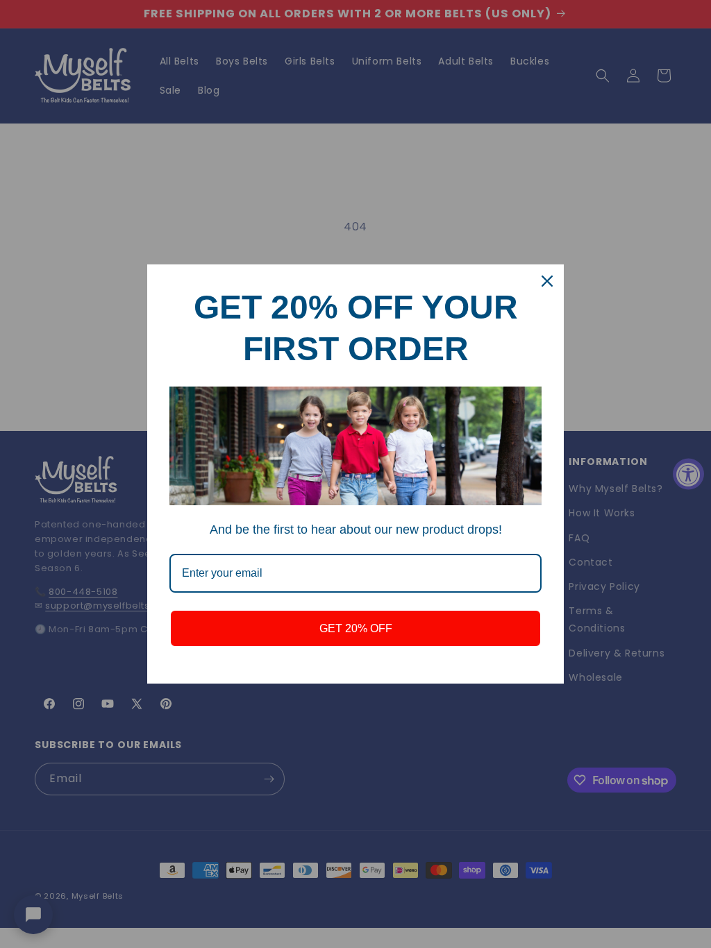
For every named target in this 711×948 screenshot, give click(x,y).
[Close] (547, 281)
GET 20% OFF (355, 628)
